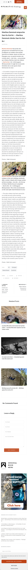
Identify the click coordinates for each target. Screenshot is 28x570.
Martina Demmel (7, 48)
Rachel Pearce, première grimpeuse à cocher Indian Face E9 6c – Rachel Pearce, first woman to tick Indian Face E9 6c (14, 520)
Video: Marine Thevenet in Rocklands (22, 288)
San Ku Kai (6, 62)
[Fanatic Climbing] (11, 7)
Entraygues (14, 267)
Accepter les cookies (14, 561)
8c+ (9, 267)
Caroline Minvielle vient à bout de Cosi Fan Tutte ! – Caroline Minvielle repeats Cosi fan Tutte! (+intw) (13, 327)
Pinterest (16, 278)
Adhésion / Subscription (19, 2)
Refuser (14, 565)
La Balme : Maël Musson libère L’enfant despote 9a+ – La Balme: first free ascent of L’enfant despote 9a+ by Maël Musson (13, 535)
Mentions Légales (14, 568)
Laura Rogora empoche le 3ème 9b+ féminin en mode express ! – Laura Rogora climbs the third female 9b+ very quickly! (14, 530)
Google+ (11, 275)
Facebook (7, 278)
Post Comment (11, 450)
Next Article (22, 284)
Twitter (20, 275)
